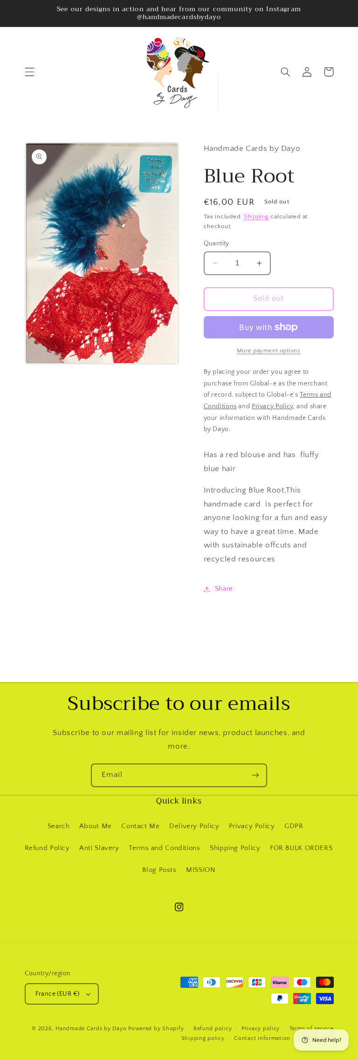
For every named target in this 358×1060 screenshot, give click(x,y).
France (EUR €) (57, 994)
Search (59, 826)
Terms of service (311, 1029)
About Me (95, 826)
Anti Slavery (99, 848)
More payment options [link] (269, 350)
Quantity (216, 243)
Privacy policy (260, 1029)
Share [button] (224, 589)
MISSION (200, 870)
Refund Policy (47, 848)
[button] (29, 71)
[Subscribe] (255, 775)
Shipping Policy (235, 848)
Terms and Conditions (164, 848)
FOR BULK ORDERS (301, 848)
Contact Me (140, 826)
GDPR (293, 826)
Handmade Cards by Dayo (90, 1029)
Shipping (256, 216)
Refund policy (212, 1029)
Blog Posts (159, 870)
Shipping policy (203, 1038)
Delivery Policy (194, 826)
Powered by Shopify (156, 1029)
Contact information (262, 1038)
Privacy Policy (252, 826)
